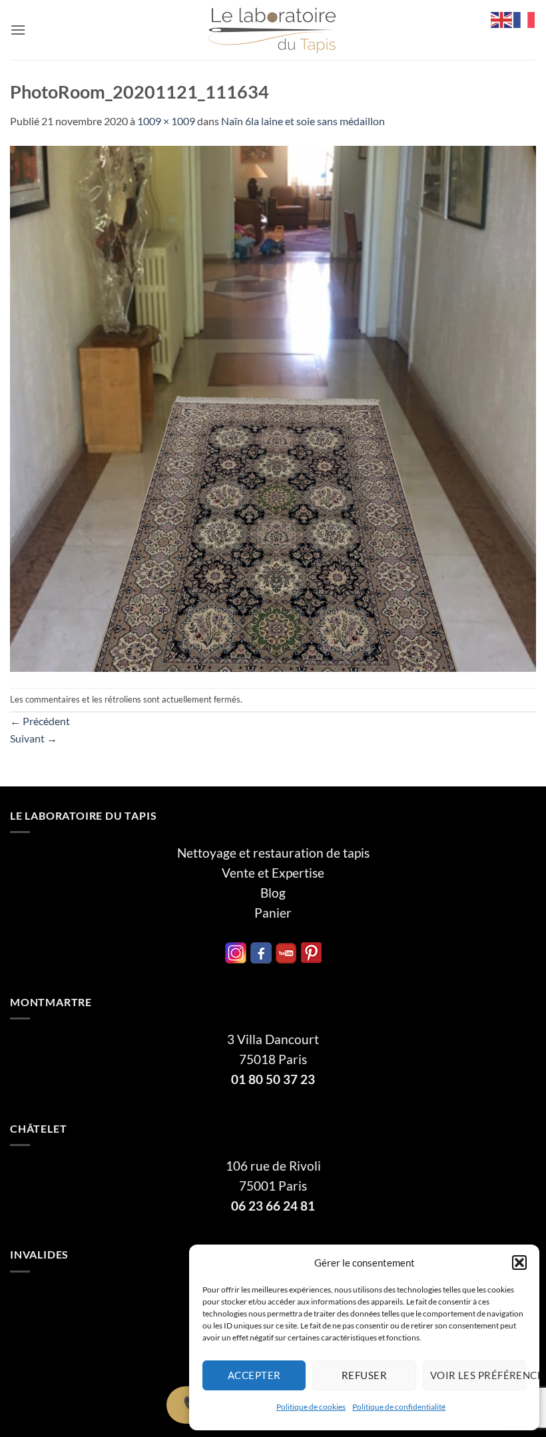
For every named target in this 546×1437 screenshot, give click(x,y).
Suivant (33, 738)
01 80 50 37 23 (273, 1079)
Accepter (254, 1375)
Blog (273, 893)
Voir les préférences (478, 1375)
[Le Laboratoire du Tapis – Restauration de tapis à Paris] (273, 30)
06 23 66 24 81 (273, 1206)
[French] (524, 18)
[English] (502, 18)
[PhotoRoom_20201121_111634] (273, 407)
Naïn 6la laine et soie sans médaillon (303, 121)
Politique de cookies (311, 1407)
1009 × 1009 (166, 121)
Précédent (40, 721)
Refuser (364, 1375)
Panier (273, 913)
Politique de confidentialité (398, 1407)
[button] (519, 1262)
